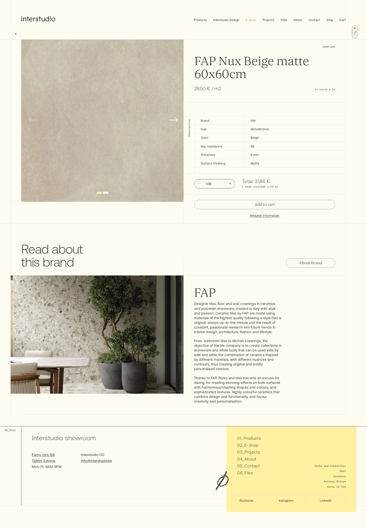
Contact (314, 20)
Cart (342, 20)
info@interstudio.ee (96, 461)
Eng (354, 33)
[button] (99, 193)
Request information (264, 215)
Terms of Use (336, 486)
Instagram (286, 500)
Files (284, 20)
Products (200, 20)
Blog (330, 20)
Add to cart (265, 204)
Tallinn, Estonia (43, 461)
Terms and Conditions (330, 466)
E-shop (251, 20)
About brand (310, 262)
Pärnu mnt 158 (43, 455)
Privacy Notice (335, 481)
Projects (268, 20)
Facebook (246, 500)
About (298, 20)
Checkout (339, 476)
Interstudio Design (226, 20)
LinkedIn (326, 500)
